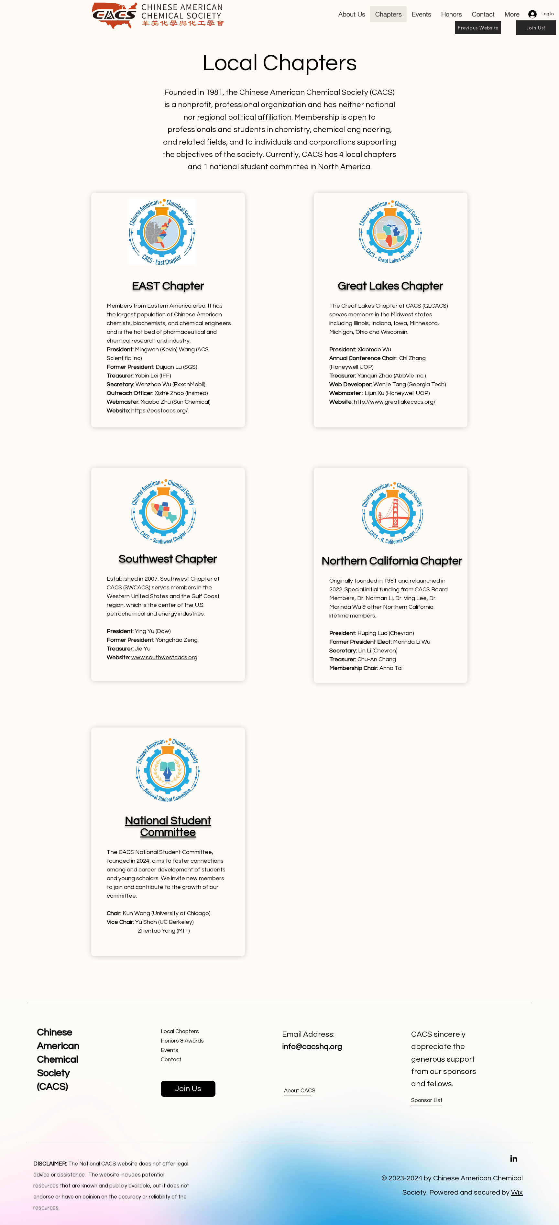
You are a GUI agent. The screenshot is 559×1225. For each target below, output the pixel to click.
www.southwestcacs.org (164, 657)
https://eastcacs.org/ (159, 411)
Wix (517, 1192)
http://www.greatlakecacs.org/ (395, 402)
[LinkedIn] (514, 1158)
